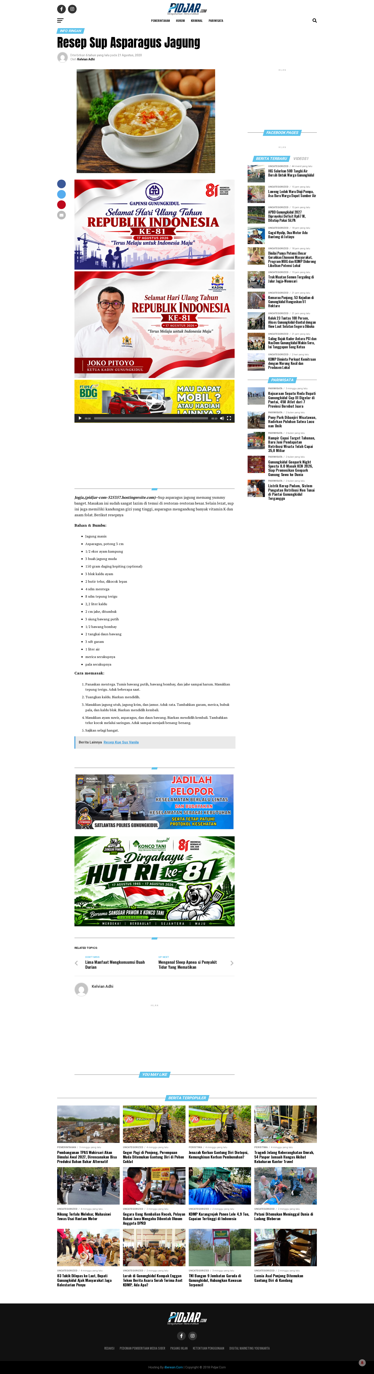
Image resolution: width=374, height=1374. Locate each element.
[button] (154, 401)
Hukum (180, 20)
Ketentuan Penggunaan (208, 1348)
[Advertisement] (154, 453)
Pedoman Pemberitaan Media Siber (142, 1348)
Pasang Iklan (179, 1348)
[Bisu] (222, 418)
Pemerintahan (160, 20)
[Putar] (80, 418)
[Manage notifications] (362, 1362)
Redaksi (109, 1348)
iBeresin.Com (173, 1367)
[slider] (151, 418)
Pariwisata (216, 20)
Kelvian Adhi (86, 59)
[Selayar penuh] (229, 418)
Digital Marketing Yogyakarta (249, 1348)
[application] (154, 401)
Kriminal (197, 20)
